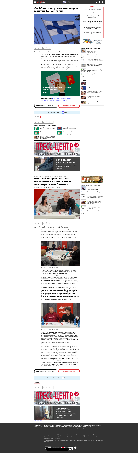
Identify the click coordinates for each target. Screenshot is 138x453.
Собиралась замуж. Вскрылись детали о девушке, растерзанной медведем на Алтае (94, 56)
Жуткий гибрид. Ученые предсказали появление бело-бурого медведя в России (95, 75)
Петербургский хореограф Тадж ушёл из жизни (92, 16)
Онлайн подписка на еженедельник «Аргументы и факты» (87, 425)
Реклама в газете (54, 426)
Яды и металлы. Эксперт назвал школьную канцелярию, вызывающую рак (94, 51)
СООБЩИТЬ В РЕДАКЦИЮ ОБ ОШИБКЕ (82, 428)
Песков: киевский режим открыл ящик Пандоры (94, 87)
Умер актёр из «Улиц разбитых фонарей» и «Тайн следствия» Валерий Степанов (92, 34)
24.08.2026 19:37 (37, 176)
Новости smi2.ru (39, 172)
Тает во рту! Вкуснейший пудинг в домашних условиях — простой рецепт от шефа (94, 202)
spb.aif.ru (46, 219)
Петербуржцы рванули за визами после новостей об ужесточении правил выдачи (47, 137)
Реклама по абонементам (75, 426)
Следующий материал (58, 449)
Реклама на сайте (63, 426)
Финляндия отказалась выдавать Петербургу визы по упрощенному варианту (56, 99)
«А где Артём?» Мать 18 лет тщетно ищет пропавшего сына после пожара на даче (95, 197)
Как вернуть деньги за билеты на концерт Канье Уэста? (92, 28)
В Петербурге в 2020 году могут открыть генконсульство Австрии (70, 128)
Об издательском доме (49, 425)
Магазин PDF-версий (67, 425)
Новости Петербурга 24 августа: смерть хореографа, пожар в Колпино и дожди (92, 11)
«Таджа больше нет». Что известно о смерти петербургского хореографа (92, 22)
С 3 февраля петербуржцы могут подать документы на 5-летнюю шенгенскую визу (70, 133)
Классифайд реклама (49, 428)
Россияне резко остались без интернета (93, 97)
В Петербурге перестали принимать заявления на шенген (57, 88)
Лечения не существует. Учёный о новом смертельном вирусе (94, 65)
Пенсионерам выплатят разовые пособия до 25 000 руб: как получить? (94, 102)
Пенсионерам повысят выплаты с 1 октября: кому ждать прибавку (94, 92)
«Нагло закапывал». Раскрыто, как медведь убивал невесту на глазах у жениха (95, 70)
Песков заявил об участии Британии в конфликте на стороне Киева (95, 83)
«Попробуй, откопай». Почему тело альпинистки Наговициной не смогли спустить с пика (95, 188)
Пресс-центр (59, 425)
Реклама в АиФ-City (87, 426)
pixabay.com (37, 44)
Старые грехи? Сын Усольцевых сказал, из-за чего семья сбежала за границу (95, 60)
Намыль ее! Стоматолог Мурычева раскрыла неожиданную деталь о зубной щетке (94, 207)
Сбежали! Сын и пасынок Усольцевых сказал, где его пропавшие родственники (95, 212)
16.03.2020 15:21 (37, 5)
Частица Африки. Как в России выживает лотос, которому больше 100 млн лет (95, 193)
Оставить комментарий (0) (69, 105)
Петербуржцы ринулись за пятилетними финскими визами (47, 132)
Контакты (46, 426)
